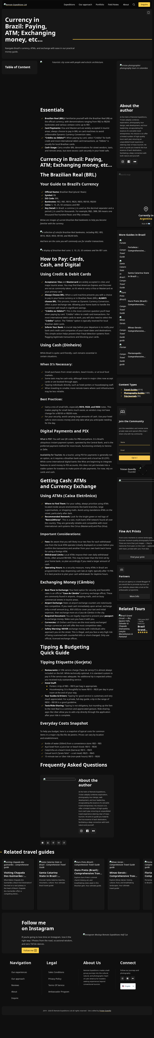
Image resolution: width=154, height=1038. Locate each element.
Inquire (144, 4)
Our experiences (19, 972)
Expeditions (69, 4)
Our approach (85, 4)
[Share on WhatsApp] (48, 842)
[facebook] (88, 832)
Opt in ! (134, 458)
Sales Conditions (56, 972)
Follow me (28, 950)
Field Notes (113, 4)
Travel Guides (131, 389)
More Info (134, 596)
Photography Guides (134, 392)
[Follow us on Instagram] (122, 978)
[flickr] (93, 832)
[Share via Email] (58, 842)
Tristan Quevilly (105, 1011)
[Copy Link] (64, 842)
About (126, 4)
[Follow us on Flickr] (133, 978)
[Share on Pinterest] (53, 842)
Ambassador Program (58, 991)
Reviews (15, 985)
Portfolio (100, 4)
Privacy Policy (54, 978)
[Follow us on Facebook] (127, 978)
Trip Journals (130, 396)
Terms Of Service (56, 985)
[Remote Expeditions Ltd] (15, 4)
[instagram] (82, 832)
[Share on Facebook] (42, 842)
